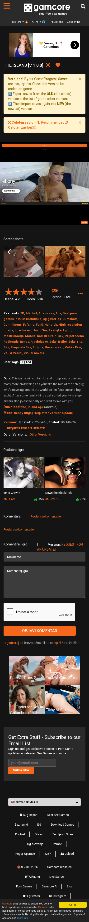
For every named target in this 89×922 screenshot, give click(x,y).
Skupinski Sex (20, 347)
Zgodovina (73, 21)
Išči (39, 824)
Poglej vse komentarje (46, 516)
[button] (80, 294)
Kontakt (20, 834)
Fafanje (28, 324)
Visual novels (34, 353)
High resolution (70, 324)
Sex (6, 347)
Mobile (30, 336)
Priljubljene (56, 21)
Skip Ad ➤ (84, 222)
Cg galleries (52, 319)
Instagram (59, 896)
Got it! (72, 904)
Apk (58, 313)
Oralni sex (55, 336)
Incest (27, 330)
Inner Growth (12, 493)
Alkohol (31, 313)
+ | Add (26, 362)
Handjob (50, 324)
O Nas (39, 834)
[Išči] (83, 6)
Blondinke (33, 319)
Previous (9, 251)
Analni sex (46, 313)
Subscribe (21, 770)
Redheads (11, 341)
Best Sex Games (58, 815)
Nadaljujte (44, 149)
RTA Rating (32, 876)
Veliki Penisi (13, 353)
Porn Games (24, 886)
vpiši (58, 643)
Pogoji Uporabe (25, 853)
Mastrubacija (14, 336)
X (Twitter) (33, 896)
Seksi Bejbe (58, 341)
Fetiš (39, 324)
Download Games (62, 824)
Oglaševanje (35, 844)
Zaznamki (21, 824)
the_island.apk (32, 407)
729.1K (55, 499)
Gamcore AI (49, 886)
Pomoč (57, 844)
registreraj (11, 643)
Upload (69, 853)
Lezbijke (55, 330)
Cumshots (69, 319)
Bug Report (29, 815)
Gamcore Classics (59, 867)
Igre (18, 330)
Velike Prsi (73, 347)
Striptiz (38, 347)
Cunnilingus (13, 324)
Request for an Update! (26, 428)
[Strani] (7, 5)
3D (22, 313)
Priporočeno (74, 336)
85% (41, 499)
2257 (47, 853)
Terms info (22, 918)
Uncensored (54, 347)
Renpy (24, 341)
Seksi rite (75, 341)
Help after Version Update (53, 413)
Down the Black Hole (58, 493)
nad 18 (42, 336)
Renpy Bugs (23, 413)
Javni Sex (40, 330)
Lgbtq (67, 330)
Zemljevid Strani (63, 834)
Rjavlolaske (39, 341)
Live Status (56, 876)
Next (79, 251)
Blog (70, 886)
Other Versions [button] (40, 434)
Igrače (8, 330)
